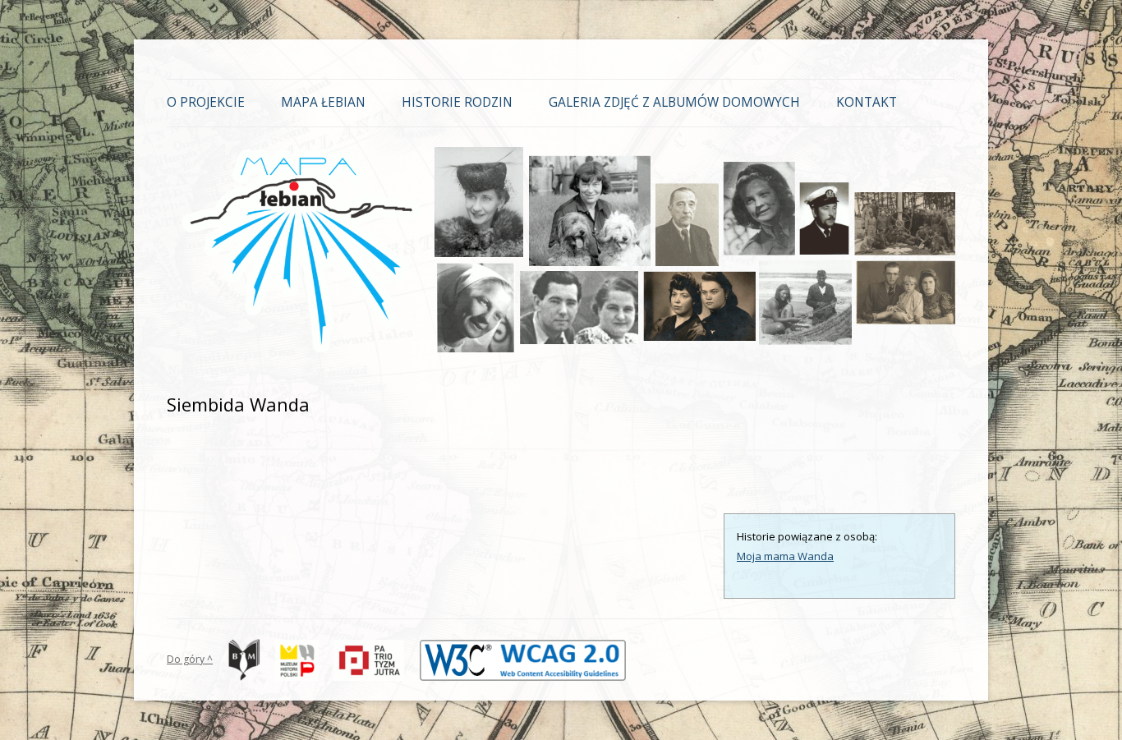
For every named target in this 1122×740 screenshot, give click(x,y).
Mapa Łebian (323, 102)
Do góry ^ (190, 659)
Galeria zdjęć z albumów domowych (674, 102)
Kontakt (866, 102)
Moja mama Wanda (785, 556)
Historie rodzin (457, 102)
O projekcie (206, 102)
